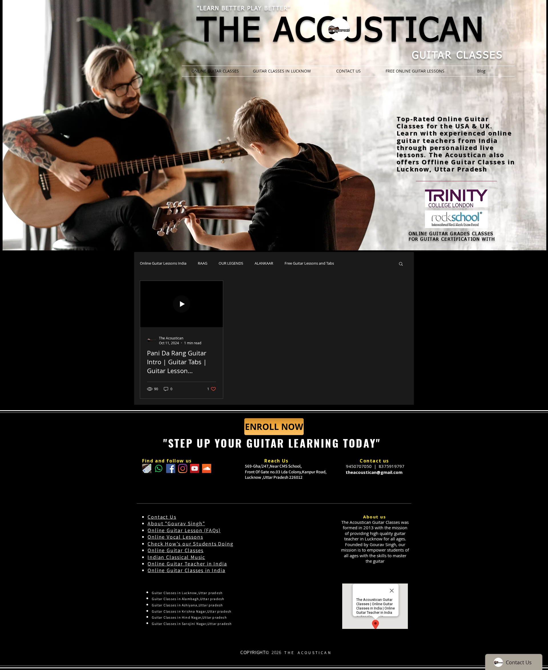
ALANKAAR (264, 263)
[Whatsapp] (158, 468)
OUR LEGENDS (231, 263)
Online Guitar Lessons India (163, 263)
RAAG (202, 263)
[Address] (146, 468)
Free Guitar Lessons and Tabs (309, 263)
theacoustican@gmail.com (374, 472)
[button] (401, 264)
